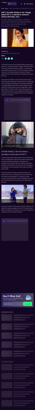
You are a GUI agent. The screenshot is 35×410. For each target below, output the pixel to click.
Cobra (3, 68)
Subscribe (27, 304)
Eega (7, 83)
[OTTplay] (4, 3)
